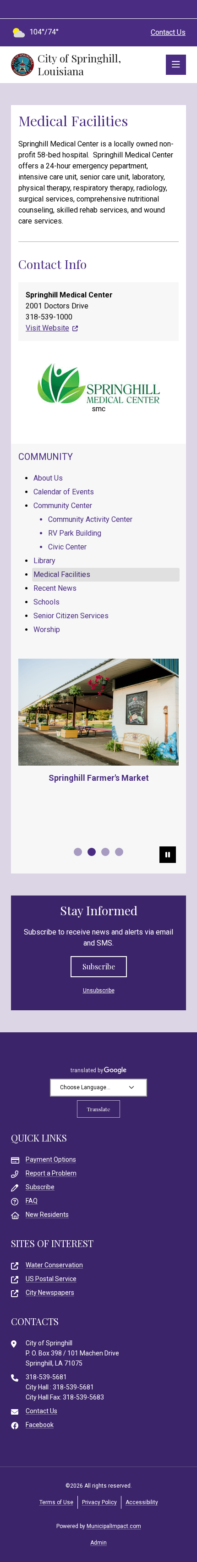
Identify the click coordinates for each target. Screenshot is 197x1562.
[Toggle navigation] (176, 65)
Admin (98, 1543)
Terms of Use (56, 1502)
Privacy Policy (99, 1502)
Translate (98, 1109)
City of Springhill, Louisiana (79, 65)
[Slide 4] (119, 852)
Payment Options (51, 1159)
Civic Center (67, 547)
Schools (46, 602)
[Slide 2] (91, 852)
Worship (46, 629)
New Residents (47, 1214)
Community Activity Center (90, 519)
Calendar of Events (63, 491)
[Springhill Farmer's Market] (98, 712)
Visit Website (47, 328)
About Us (48, 478)
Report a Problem (51, 1173)
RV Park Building (74, 533)
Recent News (55, 588)
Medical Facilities (61, 574)
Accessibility (142, 1502)
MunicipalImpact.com (114, 1526)
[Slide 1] (78, 852)
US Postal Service (51, 1278)
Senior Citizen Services (71, 615)
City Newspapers (50, 1292)
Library (44, 560)
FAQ (32, 1200)
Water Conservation (54, 1265)
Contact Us (168, 32)
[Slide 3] (105, 852)
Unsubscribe (99, 990)
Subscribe (98, 966)
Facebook (40, 1424)
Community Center (62, 505)
